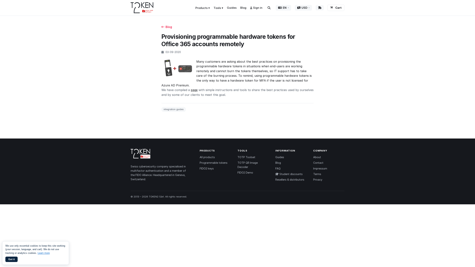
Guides (232, 7)
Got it (11, 259)
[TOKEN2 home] (142, 7)
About (317, 157)
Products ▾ (202, 8)
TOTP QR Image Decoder (248, 164)
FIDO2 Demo (245, 172)
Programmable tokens (213, 162)
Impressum (320, 168)
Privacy (317, 179)
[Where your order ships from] (320, 7)
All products (207, 157)
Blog (243, 7)
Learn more (44, 253)
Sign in (257, 7)
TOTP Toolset (246, 157)
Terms (317, 174)
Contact (318, 162)
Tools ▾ (218, 8)
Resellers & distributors (289, 179)
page (194, 90)
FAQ (278, 168)
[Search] (269, 7)
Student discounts (291, 174)
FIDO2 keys (207, 168)
